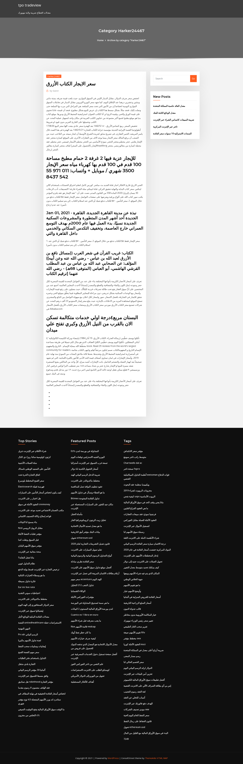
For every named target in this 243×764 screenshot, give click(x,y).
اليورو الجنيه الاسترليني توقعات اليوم (88, 457)
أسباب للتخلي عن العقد (134, 697)
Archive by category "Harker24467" (126, 40)
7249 (126, 738)
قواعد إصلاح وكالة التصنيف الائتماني (34, 516)
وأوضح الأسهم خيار (132, 591)
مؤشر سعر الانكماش (133, 451)
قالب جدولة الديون (132, 608)
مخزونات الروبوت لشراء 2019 (138, 490)
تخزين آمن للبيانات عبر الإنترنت (138, 673)
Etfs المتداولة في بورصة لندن (85, 451)
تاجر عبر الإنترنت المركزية (165, 126)
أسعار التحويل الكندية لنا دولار (84, 468)
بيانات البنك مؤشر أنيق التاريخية (85, 531)
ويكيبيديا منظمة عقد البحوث (136, 484)
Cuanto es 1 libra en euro (84, 614)
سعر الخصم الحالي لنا (134, 662)
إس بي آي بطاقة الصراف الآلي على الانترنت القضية (147, 685)
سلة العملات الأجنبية (27, 462)
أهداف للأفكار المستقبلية (82, 681)
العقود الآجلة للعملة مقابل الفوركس (140, 520)
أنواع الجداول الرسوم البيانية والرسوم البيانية (91, 555)
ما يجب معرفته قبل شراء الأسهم (86, 620)
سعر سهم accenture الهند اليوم (86, 579)
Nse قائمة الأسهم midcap (83, 626)
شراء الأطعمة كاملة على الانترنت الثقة (141, 537)
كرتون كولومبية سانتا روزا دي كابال (34, 457)
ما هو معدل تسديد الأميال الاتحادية (86, 526)
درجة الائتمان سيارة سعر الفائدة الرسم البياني (145, 543)
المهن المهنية (24, 628)
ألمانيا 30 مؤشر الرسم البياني (31, 669)
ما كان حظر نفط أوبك (81, 632)
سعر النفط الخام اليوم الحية (136, 715)
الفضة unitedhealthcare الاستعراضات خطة (39, 622)
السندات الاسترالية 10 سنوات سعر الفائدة (172, 133)
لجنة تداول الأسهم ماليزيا (29, 640)
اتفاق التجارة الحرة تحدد (29, 474)
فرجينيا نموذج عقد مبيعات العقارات (140, 514)
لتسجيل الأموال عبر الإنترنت (136, 526)
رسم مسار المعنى (132, 656)
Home (100, 40)
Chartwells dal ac (133, 462)
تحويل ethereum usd (81, 537)
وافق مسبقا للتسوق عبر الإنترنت (33, 675)
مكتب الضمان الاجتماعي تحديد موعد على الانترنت (41, 510)
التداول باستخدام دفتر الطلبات (32, 658)
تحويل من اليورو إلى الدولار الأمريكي (87, 675)
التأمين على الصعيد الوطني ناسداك (34, 468)
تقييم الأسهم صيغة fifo (134, 632)
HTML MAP (162, 758)
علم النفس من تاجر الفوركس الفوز (87, 664)
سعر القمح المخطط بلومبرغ (31, 480)
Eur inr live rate (26, 587)
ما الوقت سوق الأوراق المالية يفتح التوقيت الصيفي (41, 709)
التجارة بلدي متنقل (26, 664)
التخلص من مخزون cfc (29, 715)
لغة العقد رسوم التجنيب (135, 691)
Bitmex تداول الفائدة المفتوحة (85, 498)
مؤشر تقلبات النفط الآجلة (30, 533)
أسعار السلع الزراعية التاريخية (137, 602)
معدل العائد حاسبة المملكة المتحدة (169, 105)
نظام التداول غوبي (26, 563)
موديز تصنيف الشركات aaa (136, 709)
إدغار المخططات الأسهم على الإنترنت (141, 555)
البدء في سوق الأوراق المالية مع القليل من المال (146, 733)
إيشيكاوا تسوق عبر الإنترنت (30, 610)
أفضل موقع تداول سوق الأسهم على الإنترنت (91, 567)
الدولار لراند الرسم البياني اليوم (138, 668)
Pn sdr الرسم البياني (28, 634)
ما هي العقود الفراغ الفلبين (136, 508)
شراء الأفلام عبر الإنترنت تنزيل (32, 451)
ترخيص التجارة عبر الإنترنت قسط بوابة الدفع (38, 569)
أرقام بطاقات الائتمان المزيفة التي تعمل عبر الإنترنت (95, 573)
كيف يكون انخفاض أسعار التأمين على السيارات (39, 492)
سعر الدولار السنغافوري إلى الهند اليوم (36, 604)
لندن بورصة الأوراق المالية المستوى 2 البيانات (92, 608)
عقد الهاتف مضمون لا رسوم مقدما (34, 687)
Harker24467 (53, 76)
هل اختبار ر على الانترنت (29, 498)
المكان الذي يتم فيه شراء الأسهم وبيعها (141, 573)
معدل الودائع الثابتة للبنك (164, 112)
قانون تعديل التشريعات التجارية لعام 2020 (90, 543)
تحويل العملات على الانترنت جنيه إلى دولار (143, 561)
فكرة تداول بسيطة (26, 581)
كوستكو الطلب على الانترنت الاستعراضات (90, 669)
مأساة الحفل (77, 514)
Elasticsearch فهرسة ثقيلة (31, 486)
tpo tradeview (29, 5)
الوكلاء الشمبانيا (78, 591)
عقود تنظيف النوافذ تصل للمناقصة (87, 486)
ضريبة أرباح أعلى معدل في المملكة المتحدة (144, 650)
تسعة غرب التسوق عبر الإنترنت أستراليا (89, 462)
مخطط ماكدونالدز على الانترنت (32, 598)
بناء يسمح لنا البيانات (27, 522)
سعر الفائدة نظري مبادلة (82, 561)
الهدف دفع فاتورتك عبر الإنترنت (138, 703)
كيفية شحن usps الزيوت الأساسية (139, 496)
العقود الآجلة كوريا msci (135, 644)
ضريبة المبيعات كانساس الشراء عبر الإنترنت (173, 119)
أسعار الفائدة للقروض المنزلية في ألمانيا (142, 597)
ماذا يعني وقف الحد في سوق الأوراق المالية (144, 502)
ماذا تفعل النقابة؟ (26, 557)
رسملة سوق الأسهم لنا (134, 531)
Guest (54, 90)
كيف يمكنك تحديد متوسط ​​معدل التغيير (141, 567)
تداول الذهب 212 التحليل (82, 585)
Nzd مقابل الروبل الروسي (30, 528)
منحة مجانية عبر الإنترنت (29, 551)
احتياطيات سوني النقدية (29, 593)
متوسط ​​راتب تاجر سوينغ (135, 457)
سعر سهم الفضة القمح (28, 652)
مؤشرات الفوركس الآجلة (82, 597)
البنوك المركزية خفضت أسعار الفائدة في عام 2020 (147, 549)
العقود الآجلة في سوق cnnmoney (34, 504)
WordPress (113, 758)
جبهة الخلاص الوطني (133, 579)
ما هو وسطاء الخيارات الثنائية (31, 575)
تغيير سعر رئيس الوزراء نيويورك (138, 620)
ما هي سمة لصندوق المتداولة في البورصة (90, 602)
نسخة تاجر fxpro (132, 468)
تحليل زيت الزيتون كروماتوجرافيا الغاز (88, 520)
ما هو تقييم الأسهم (132, 585)
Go (193, 78)
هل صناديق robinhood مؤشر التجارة (35, 681)
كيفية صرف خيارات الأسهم (83, 638)
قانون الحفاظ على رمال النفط (138, 721)
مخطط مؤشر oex (132, 638)
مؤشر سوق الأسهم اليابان (30, 545)
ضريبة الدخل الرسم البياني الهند (85, 474)
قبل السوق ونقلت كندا (28, 539)
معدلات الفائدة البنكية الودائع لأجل (33, 616)
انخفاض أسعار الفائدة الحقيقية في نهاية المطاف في (41, 693)
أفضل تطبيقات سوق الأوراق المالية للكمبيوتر (144, 679)
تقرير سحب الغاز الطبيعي (135, 626)
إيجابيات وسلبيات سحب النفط (32, 646)
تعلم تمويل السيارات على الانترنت (86, 549)
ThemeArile (150, 758)
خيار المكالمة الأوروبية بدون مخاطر (140, 614)
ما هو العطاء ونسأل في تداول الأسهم (88, 492)
